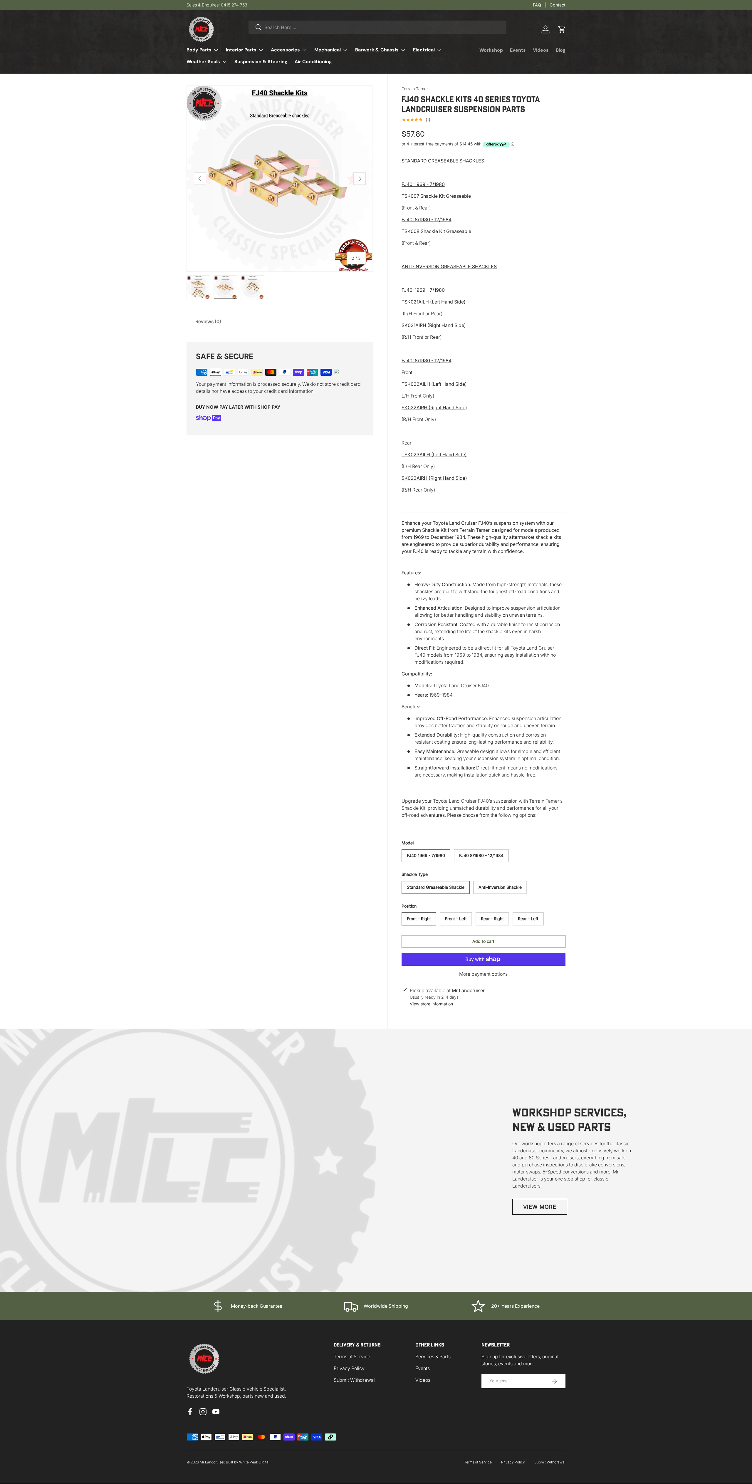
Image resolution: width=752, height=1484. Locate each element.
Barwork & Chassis (377, 50)
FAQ (537, 4)
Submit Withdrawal (354, 1380)
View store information (431, 1003)
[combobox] (377, 27)
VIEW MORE (539, 1207)
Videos (541, 50)
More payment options (483, 974)
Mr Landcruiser (212, 1462)
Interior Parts (241, 50)
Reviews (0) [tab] (208, 321)
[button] (561, 29)
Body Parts (199, 50)
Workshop (491, 50)
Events (518, 50)
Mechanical (327, 50)
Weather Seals (203, 61)
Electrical (424, 50)
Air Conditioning (313, 61)
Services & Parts (433, 1356)
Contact (557, 4)
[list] (280, 179)
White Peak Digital (254, 1462)
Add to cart (483, 941)
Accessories (285, 50)
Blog (560, 50)
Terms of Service (352, 1356)
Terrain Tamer (415, 88)
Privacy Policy (349, 1368)
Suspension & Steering (261, 61)
